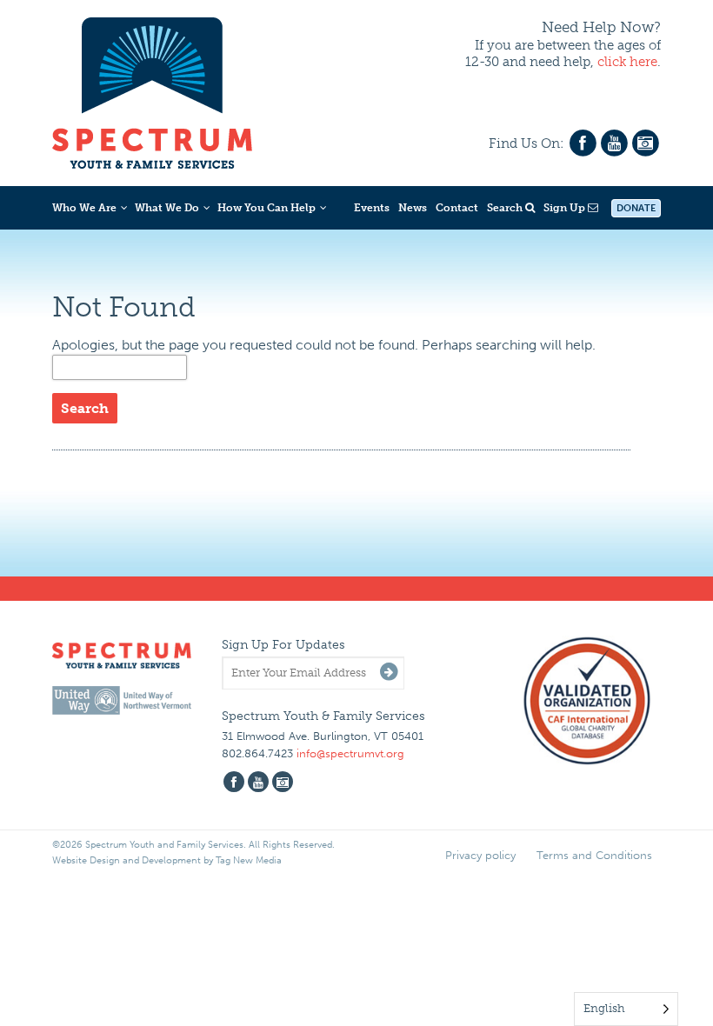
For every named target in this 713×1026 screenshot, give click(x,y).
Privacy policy (480, 855)
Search (506, 208)
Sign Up (565, 208)
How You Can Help (266, 208)
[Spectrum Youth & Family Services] (152, 90)
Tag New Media (249, 860)
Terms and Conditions (594, 855)
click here (627, 62)
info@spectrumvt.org (350, 753)
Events (372, 208)
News (412, 208)
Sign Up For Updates (283, 644)
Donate (636, 208)
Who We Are (84, 208)
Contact (457, 208)
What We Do (167, 208)
